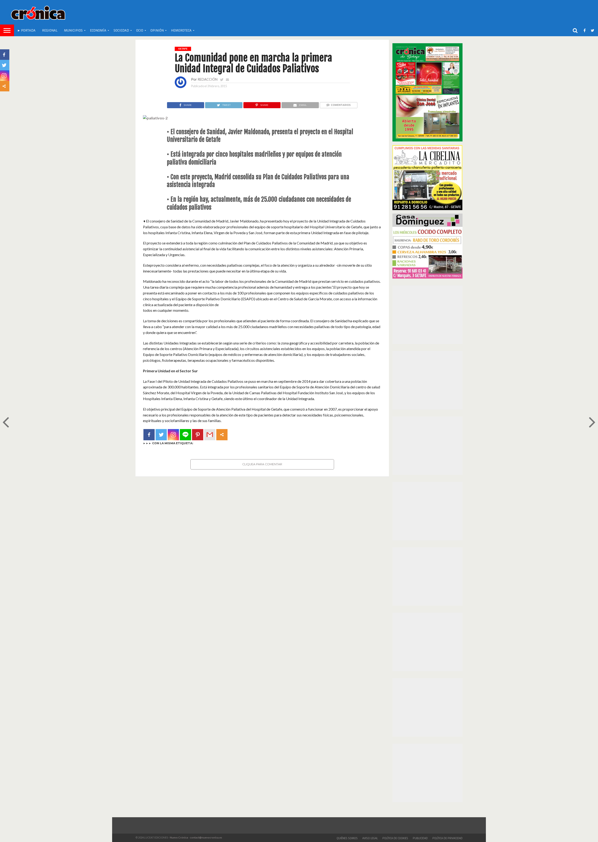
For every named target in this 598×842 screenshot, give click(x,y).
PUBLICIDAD (420, 838)
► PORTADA (26, 30)
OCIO (139, 30)
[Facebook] (149, 434)
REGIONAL (49, 30)
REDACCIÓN (207, 79)
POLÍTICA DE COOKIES (395, 838)
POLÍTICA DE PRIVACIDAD (447, 838)
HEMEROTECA (181, 30)
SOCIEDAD (121, 30)
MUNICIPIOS (73, 30)
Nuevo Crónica (179, 837)
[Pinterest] (197, 434)
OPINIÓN (157, 30)
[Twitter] (161, 434)
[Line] (185, 434)
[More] (222, 434)
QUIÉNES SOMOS (347, 838)
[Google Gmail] (209, 434)
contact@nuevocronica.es (206, 837)
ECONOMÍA (98, 30)
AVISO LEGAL (370, 838)
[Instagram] (173, 434)
